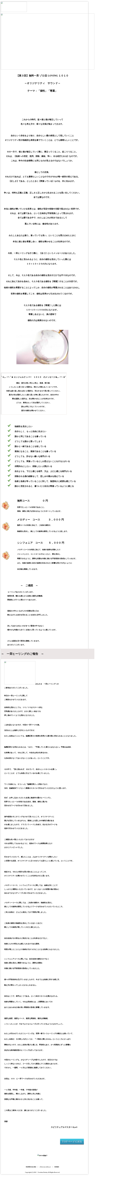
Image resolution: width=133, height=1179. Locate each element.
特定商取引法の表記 (31, 1166)
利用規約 (56, 1166)
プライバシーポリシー (45, 1166)
